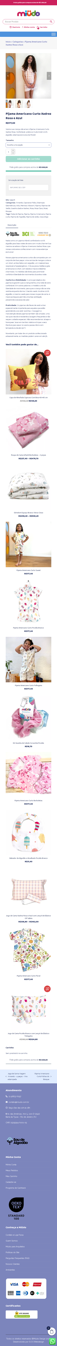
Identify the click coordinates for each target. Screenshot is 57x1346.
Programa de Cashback (16, 1188)
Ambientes (10, 1270)
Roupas (9, 211)
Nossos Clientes (13, 1264)
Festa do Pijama (17, 214)
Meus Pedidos (12, 1170)
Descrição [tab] (12, 225)
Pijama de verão (32, 217)
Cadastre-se (11, 1182)
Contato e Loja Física (14, 1235)
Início (8, 42)
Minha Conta (11, 1165)
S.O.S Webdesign (36, 1342)
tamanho (10, 140)
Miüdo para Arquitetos (15, 1247)
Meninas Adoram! (27, 206)
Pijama (38, 206)
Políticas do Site (12, 1252)
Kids (18, 206)
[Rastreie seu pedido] (10, 27)
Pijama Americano (37, 214)
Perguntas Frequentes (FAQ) (17, 1258)
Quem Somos (12, 1241)
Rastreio (16, 27)
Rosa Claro (38, 208)
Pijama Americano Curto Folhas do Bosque (41, 1077)
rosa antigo (44, 217)
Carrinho (43, 27)
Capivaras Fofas (30, 203)
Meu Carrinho (11, 1176)
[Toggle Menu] (53, 34)
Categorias (18, 42)
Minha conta (29, 27)
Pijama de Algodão (18, 217)
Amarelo (19, 203)
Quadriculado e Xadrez (20, 208)
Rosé (45, 208)
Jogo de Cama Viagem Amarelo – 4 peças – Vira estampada (16, 1077)
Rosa (32, 208)
